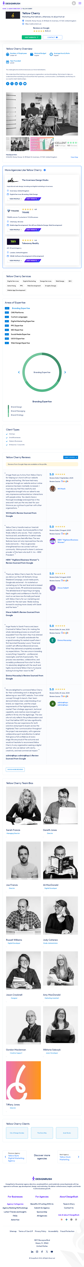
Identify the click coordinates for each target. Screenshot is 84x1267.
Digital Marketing (29, 281)
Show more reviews (15, 769)
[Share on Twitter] (12, 83)
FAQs (15, 1216)
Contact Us (69, 1208)
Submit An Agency (42, 1208)
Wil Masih (61, 489)
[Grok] (76, 1220)
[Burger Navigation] (79, 3)
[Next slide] (65, 372)
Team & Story (69, 1204)
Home (4, 8)
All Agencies (42, 1216)
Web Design (60, 281)
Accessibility (53, 1231)
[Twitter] (47, 1252)
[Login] (74, 3)
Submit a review (70, 457)
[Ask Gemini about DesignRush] (66, 1219)
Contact (51, 37)
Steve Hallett (63, 588)
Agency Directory (14, 8)
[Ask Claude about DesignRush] (62, 1220)
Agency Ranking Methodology (15, 1208)
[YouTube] (52, 1252)
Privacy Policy (40, 1231)
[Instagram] (37, 1252)
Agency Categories (15, 1204)
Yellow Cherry (31, 13)
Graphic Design (50, 286)
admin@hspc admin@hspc (63, 703)
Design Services (45, 281)
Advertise (15, 1220)
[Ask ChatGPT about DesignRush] (71, 1220)
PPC (21, 286)
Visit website (30, 37)
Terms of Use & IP (26, 1231)
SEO (70, 281)
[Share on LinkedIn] (16, 83)
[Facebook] (42, 1252)
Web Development (34, 286)
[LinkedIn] (32, 1252)
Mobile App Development (16, 290)
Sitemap (13, 1231)
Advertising (11, 286)
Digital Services (13, 281)
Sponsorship (42, 1212)
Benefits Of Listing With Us (42, 1204)
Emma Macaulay (64, 640)
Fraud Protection (67, 1231)
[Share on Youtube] (25, 83)
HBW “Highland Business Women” (68, 541)
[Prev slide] (18, 372)
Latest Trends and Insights (15, 1212)
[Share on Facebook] (7, 83)
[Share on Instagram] (20, 83)
